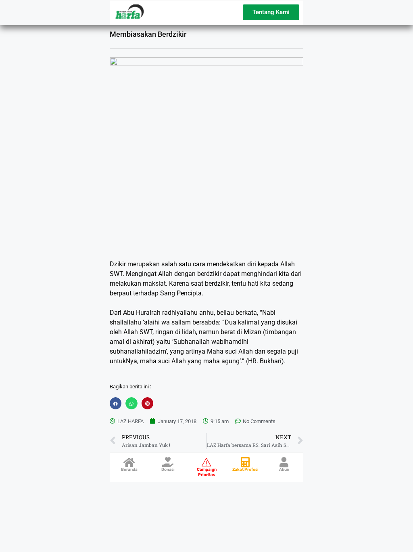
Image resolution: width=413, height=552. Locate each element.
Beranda (129, 469)
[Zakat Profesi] (245, 462)
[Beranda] (129, 462)
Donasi (168, 469)
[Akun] (284, 462)
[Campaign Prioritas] (207, 462)
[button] (115, 403)
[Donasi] (168, 462)
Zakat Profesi (245, 469)
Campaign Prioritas (207, 472)
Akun (284, 469)
